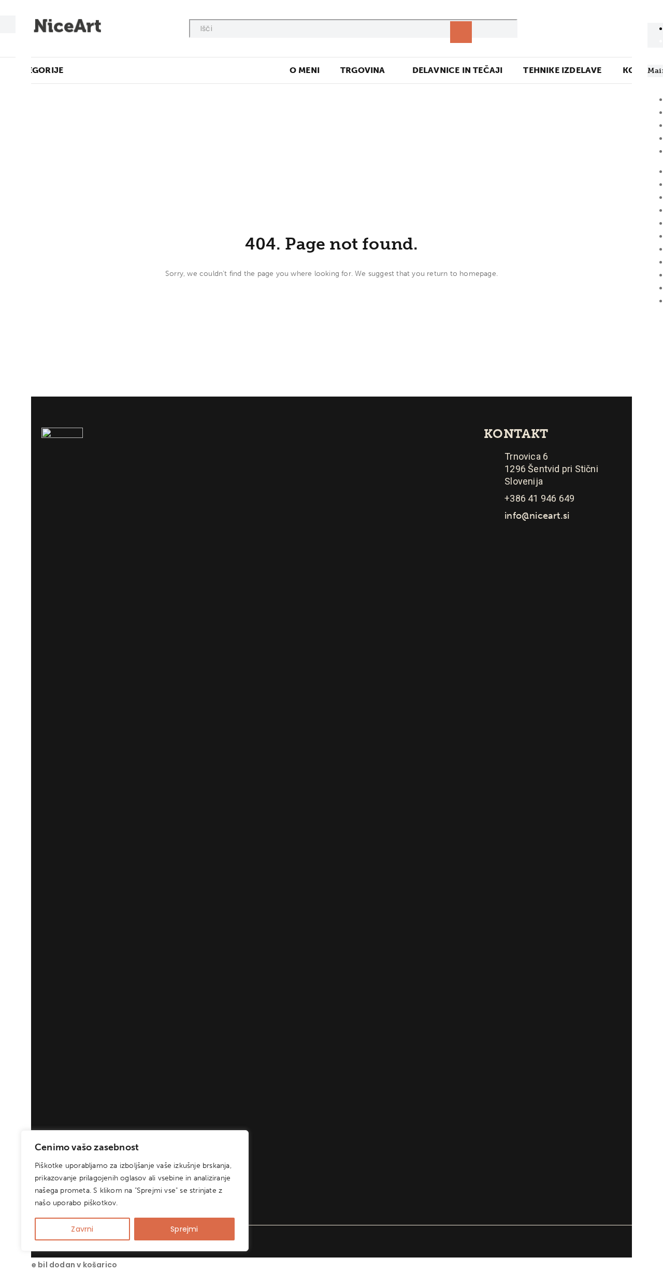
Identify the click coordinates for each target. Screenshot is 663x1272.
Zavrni (82, 1229)
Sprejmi (184, 1229)
